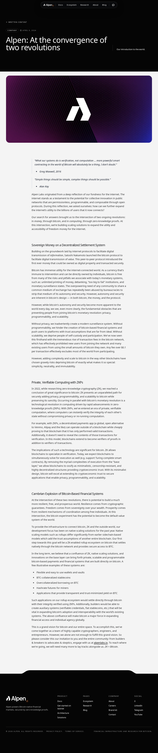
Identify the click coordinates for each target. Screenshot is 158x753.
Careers (112, 705)
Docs (60, 5)
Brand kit (113, 710)
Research (84, 5)
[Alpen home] (48, 5)
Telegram (138, 710)
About (96, 5)
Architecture (63, 713)
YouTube (138, 714)
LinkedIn (138, 705)
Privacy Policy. (54, 731)
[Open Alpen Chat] (113, 5)
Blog (104, 5)
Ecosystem (72, 5)
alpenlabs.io (101, 642)
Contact (112, 714)
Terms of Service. (74, 731)
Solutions (61, 717)
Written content (18, 22)
